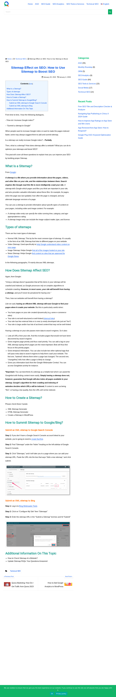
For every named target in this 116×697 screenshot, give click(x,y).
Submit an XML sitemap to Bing (20, 106)
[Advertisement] (58, 35)
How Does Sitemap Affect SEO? (19, 94)
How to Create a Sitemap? (16, 97)
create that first (37, 439)
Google (13, 172)
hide (30, 84)
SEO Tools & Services (75, 4)
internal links (49, 318)
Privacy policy (61, 694)
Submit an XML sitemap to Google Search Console (28, 103)
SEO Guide (45, 4)
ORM (80, 71)
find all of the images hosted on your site (48, 250)
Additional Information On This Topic (20, 109)
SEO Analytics (58, 4)
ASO (37, 4)
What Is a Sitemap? (14, 89)
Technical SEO (92, 4)
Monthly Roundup (85, 67)
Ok (52, 694)
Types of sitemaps (13, 92)
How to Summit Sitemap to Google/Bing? (22, 100)
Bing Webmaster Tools (28, 506)
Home (30, 4)
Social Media (83, 88)
